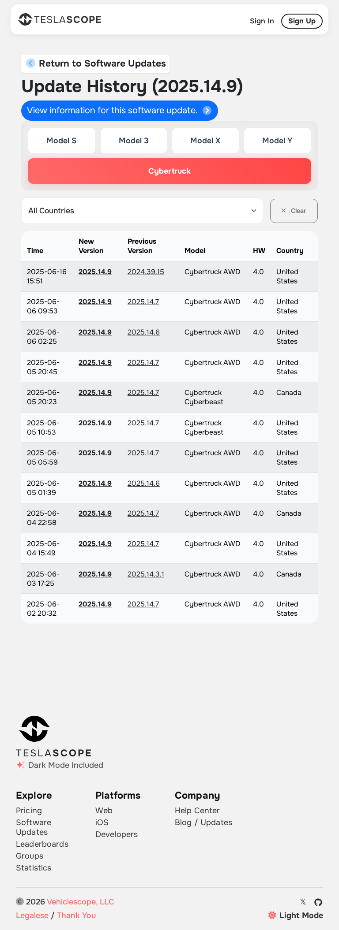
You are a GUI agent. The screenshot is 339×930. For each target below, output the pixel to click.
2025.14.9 (95, 271)
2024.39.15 (146, 271)
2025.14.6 (144, 332)
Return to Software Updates (101, 63)
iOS (102, 822)
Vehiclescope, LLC (80, 902)
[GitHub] (318, 902)
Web (104, 810)
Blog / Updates (203, 822)
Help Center (197, 810)
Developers (116, 834)
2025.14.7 (143, 301)
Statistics (33, 868)
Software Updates (33, 827)
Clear (297, 211)
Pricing (29, 810)
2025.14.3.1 (146, 574)
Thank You (76, 915)
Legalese (32, 915)
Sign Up (302, 21)
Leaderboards (42, 844)
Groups (29, 856)
